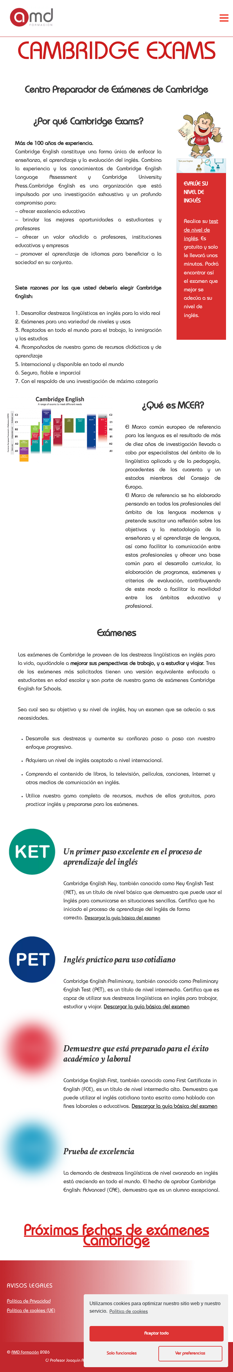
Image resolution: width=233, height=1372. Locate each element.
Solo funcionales (122, 1353)
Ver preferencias (190, 1353)
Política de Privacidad (29, 1301)
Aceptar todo (156, 1333)
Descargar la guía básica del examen (122, 918)
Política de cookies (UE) (31, 1311)
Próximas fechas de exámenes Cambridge (116, 1236)
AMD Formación (25, 1353)
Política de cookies (129, 1312)
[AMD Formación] (31, 26)
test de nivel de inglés (201, 230)
